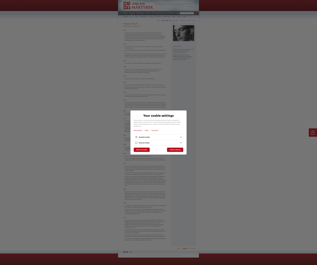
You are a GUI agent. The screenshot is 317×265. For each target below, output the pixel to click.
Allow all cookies (141, 150)
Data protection (138, 130)
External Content (144, 143)
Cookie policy (154, 130)
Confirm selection (175, 150)
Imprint (147, 130)
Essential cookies (144, 137)
